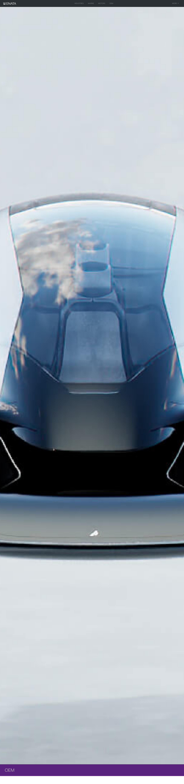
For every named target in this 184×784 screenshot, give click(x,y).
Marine (91, 3)
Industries (79, 3)
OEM (111, 3)
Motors (101, 3)
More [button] (174, 3)
